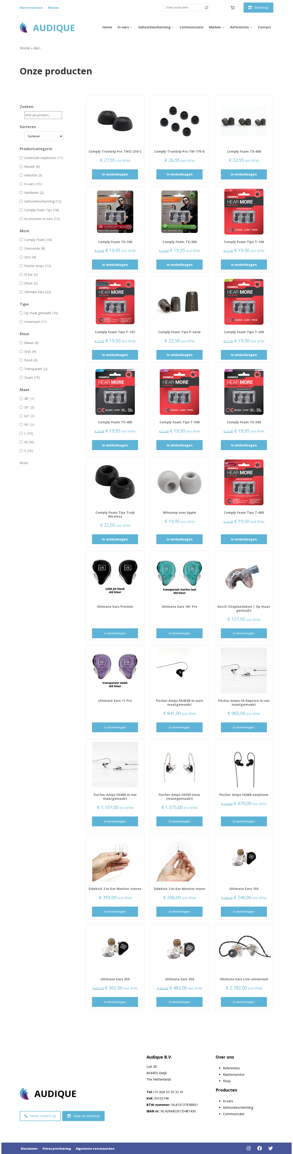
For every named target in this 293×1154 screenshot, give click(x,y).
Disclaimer (29, 1148)
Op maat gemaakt (41, 313)
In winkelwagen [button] (244, 633)
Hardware (34, 192)
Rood (30, 360)
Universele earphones (43, 158)
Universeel (35, 321)
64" (29, 416)
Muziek (32, 166)
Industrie (33, 175)
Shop (227, 1081)
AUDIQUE (54, 27)
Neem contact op (43, 1116)
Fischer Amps (37, 266)
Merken (215, 27)
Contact (264, 27)
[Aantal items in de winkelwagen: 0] (232, 7)
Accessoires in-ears (42, 218)
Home (107, 27)
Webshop (262, 7)
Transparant (35, 369)
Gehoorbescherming (154, 27)
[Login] (221, 8)
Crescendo (34, 248)
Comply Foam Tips (41, 210)
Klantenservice (31, 7)
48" (29, 398)
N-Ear (31, 274)
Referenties (239, 27)
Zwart (32, 377)
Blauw (31, 343)
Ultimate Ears (37, 292)
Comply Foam (38, 240)
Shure (31, 283)
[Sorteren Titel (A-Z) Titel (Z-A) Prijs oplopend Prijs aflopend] (41, 136)
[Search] (206, 7)
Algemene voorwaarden (95, 1148)
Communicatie (191, 27)
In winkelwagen (115, 174)
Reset (24, 463)
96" (29, 424)
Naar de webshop (86, 1116)
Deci (30, 257)
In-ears (123, 27)
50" (29, 407)
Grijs (30, 351)
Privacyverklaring (57, 1148)
